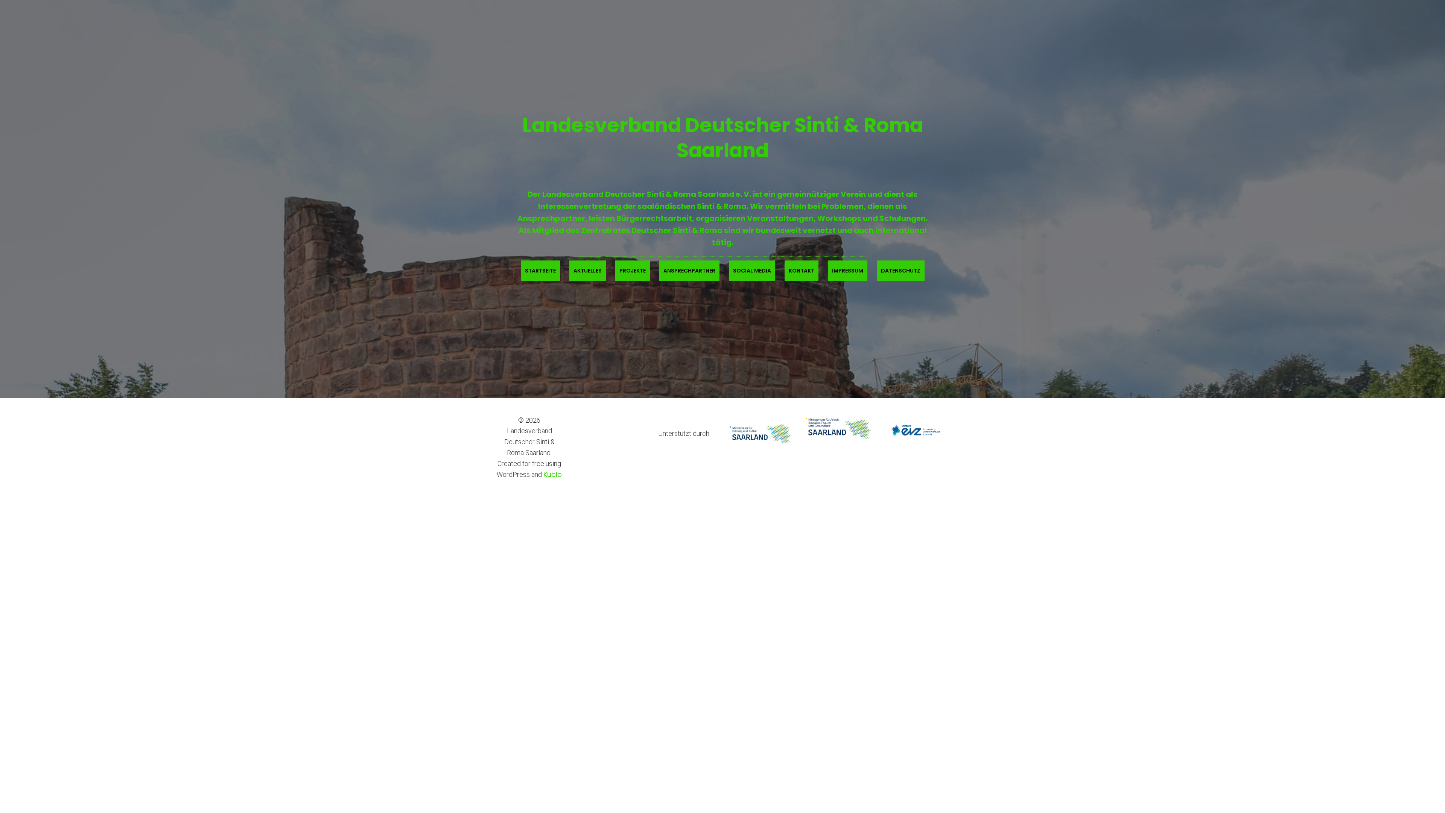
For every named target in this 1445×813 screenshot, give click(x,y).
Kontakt (801, 270)
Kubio (552, 474)
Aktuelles (587, 270)
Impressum (847, 270)
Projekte (632, 270)
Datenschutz (900, 270)
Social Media (752, 270)
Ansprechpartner (689, 270)
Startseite (540, 270)
